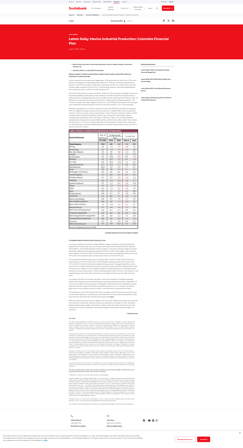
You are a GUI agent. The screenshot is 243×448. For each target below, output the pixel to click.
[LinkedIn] (153, 420)
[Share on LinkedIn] (173, 21)
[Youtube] (149, 420)
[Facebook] (144, 420)
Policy (46, 440)
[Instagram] (157, 420)
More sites (164, 2)
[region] (121, 439)
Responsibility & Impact (138, 8)
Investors (124, 2)
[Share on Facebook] (164, 21)
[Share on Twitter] (168, 21)
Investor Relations (111, 8)
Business (78, 2)
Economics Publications (92, 15)
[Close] (240, 433)
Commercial (86, 2)
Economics (124, 8)
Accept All (203, 439)
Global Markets (96, 2)
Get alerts (168, 8)
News (150, 8)
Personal (71, 2)
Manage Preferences (185, 439)
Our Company (96, 8)
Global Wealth (107, 2)
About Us (116, 2)
